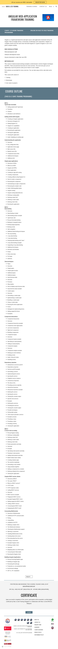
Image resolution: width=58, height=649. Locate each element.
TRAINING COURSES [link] (31, 6)
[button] (56, 6)
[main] (22, 18)
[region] (29, 2)
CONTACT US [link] (43, 6)
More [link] (50, 6)
